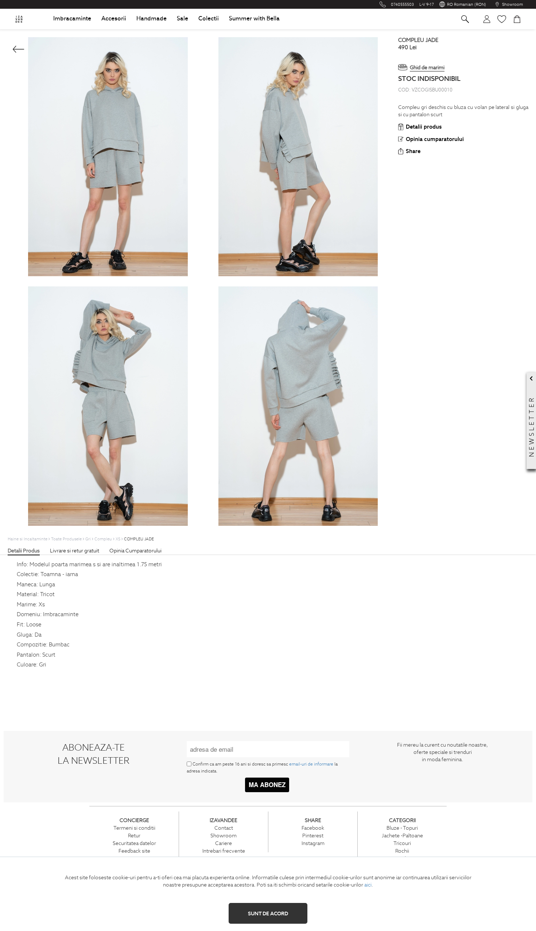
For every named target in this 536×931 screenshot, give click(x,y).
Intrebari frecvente (223, 851)
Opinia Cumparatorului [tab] (135, 550)
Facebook (313, 828)
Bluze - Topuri (402, 828)
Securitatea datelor (134, 843)
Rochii (402, 851)
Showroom (223, 835)
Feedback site (134, 851)
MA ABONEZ (267, 784)
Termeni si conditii (134, 828)
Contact (223, 828)
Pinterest (312, 835)
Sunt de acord (268, 913)
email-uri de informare (311, 764)
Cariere (223, 843)
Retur (134, 835)
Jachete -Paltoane (402, 835)
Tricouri (402, 843)
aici (368, 884)
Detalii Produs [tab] (24, 550)
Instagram (313, 843)
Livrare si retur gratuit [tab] (74, 550)
